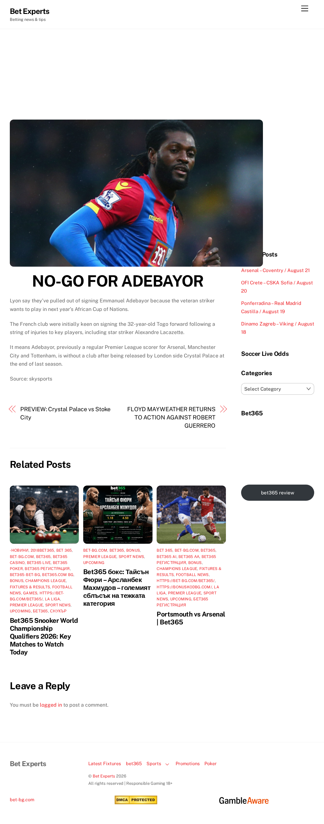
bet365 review (277, 492)
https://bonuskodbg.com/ (184, 587)
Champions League (45, 581)
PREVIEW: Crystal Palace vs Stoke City (65, 413)
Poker (210, 763)
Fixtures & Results (30, 587)
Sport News (58, 605)
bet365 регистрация (47, 569)
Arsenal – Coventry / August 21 (275, 270)
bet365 (134, 763)
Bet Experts (104, 776)
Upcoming (20, 611)
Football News (192, 575)
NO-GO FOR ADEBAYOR (117, 281)
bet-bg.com (22, 556)
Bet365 (43, 556)
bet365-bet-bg (25, 575)
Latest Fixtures (104, 763)
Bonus (16, 581)
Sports (153, 763)
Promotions (188, 763)
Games (30, 593)
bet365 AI (166, 556)
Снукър (58, 611)
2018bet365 (42, 550)
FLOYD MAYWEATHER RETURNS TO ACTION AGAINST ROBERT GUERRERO (171, 417)
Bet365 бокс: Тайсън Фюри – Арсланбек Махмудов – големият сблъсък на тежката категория (116, 587)
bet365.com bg (57, 575)
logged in (51, 705)
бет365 (40, 611)
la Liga (52, 599)
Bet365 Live (39, 563)
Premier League (26, 605)
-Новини (19, 550)
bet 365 (64, 550)
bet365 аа (188, 556)
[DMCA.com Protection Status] (136, 802)
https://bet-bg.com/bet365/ (186, 581)
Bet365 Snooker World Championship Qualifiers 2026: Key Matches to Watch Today (44, 636)
